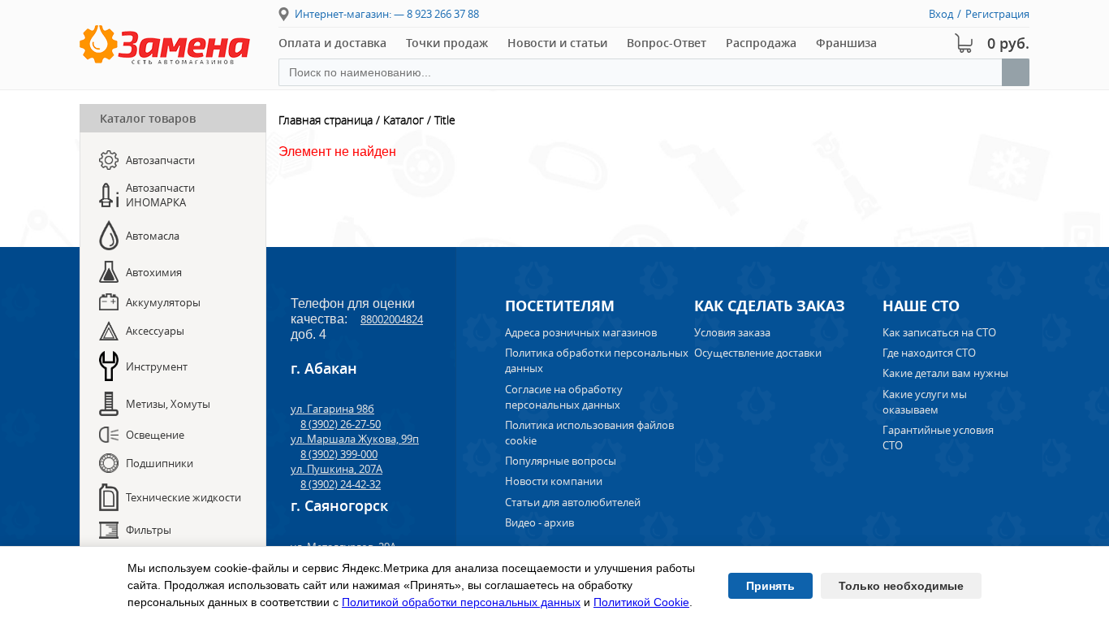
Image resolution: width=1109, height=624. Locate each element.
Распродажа (761, 42)
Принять (770, 585)
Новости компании (553, 481)
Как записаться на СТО (939, 332)
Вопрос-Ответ (666, 42)
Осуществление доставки (758, 352)
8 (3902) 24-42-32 (340, 484)
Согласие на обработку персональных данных (564, 397)
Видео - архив (539, 522)
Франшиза (846, 42)
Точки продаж (447, 42)
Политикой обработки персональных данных (461, 602)
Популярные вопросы (560, 460)
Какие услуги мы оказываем (924, 402)
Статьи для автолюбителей (573, 502)
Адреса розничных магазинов (581, 332)
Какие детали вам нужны (945, 373)
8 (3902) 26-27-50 (340, 424)
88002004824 (391, 319)
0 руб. (1008, 43)
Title (444, 120)
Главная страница (325, 120)
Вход (941, 13)
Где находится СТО (929, 352)
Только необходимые (901, 585)
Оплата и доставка (332, 42)
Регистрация (997, 13)
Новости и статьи (557, 42)
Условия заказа (732, 332)
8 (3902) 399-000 (339, 454)
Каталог (403, 120)
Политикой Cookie (641, 602)
